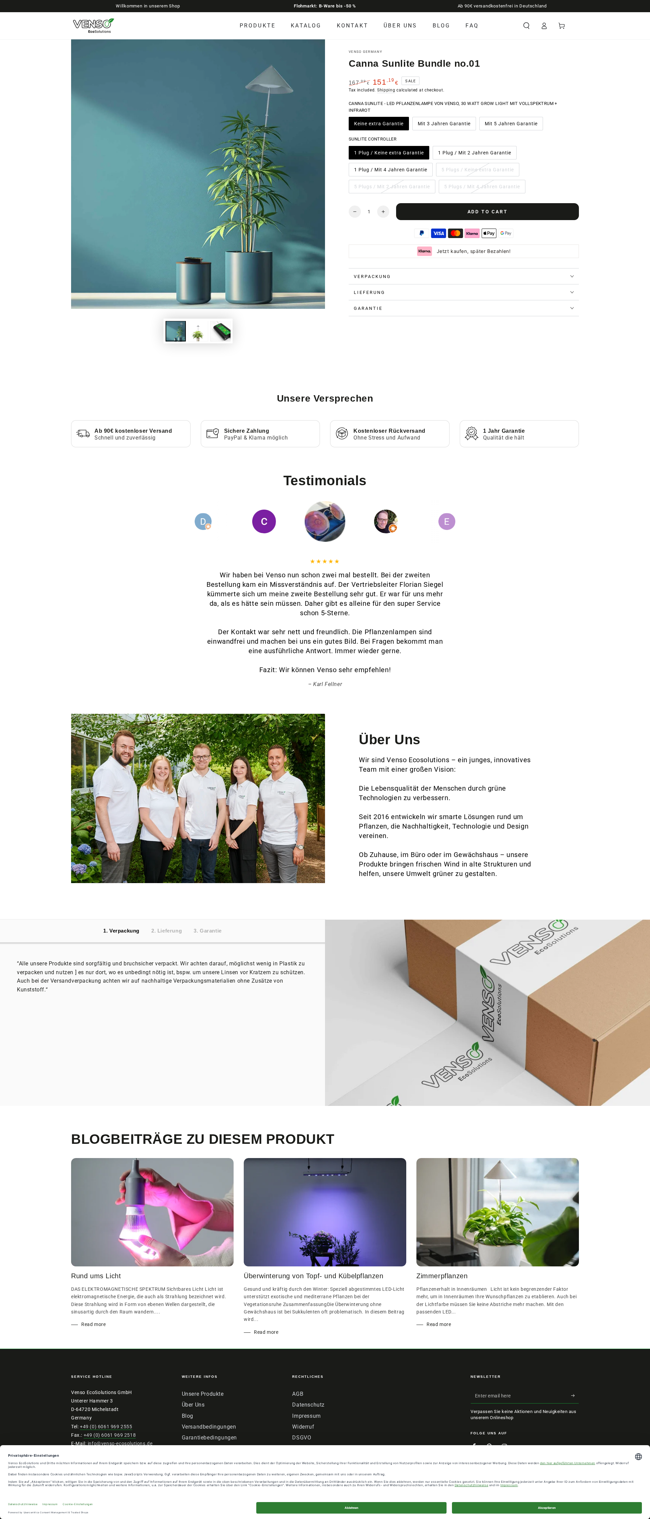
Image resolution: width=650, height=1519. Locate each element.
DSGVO (301, 1437)
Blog (187, 1416)
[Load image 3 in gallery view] (220, 331)
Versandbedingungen (209, 1427)
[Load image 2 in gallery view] (198, 331)
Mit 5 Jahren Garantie (511, 125)
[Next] (462, 521)
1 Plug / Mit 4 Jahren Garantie (390, 171)
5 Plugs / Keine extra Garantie (477, 171)
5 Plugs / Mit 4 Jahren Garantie (482, 188)
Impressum (306, 1416)
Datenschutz (308, 1405)
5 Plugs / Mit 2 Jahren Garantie (392, 188)
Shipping (386, 90)
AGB (297, 1394)
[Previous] (188, 521)
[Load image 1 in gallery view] (176, 331)
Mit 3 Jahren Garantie (444, 125)
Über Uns (193, 1405)
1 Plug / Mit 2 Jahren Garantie (474, 154)
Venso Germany (365, 52)
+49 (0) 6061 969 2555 (106, 1426)
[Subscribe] (575, 1395)
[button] (526, 25)
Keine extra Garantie (379, 125)
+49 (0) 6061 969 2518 (110, 1435)
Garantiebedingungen (209, 1437)
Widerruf (303, 1427)
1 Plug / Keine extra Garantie (389, 154)
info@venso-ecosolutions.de (120, 1443)
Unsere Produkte (203, 1394)
